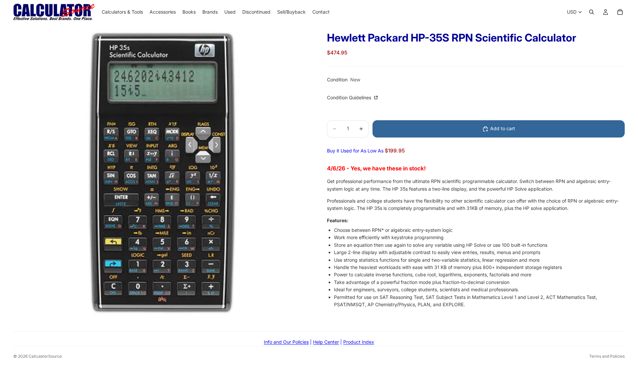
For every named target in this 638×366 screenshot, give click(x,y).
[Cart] (620, 12)
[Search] (591, 12)
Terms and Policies (607, 356)
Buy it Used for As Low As (366, 150)
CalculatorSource (45, 356)
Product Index (358, 342)
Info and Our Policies (286, 342)
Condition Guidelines (349, 98)
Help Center (326, 342)
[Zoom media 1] (162, 172)
